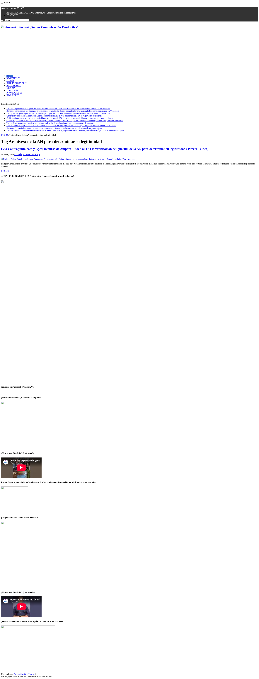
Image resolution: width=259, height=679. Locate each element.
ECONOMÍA (12, 90)
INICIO (9, 76)
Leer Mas (5, 171)
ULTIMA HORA (30, 154)
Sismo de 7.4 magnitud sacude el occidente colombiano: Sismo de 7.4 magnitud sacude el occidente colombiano (54, 128)
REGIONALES (13, 78)
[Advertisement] (129, 51)
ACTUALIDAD (13, 85)
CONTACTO (12, 15)
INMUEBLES (12, 95)
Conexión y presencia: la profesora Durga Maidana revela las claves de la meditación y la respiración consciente (54, 116)
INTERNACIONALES (16, 83)
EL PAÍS (10, 80)
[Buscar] (2, 3)
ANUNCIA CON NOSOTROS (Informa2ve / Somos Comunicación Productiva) (41, 13)
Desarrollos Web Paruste (24, 674)
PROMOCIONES (14, 93)
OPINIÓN (11, 88)
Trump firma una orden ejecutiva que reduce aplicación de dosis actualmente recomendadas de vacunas (50, 123)
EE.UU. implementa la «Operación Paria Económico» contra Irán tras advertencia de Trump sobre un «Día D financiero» (58, 108)
